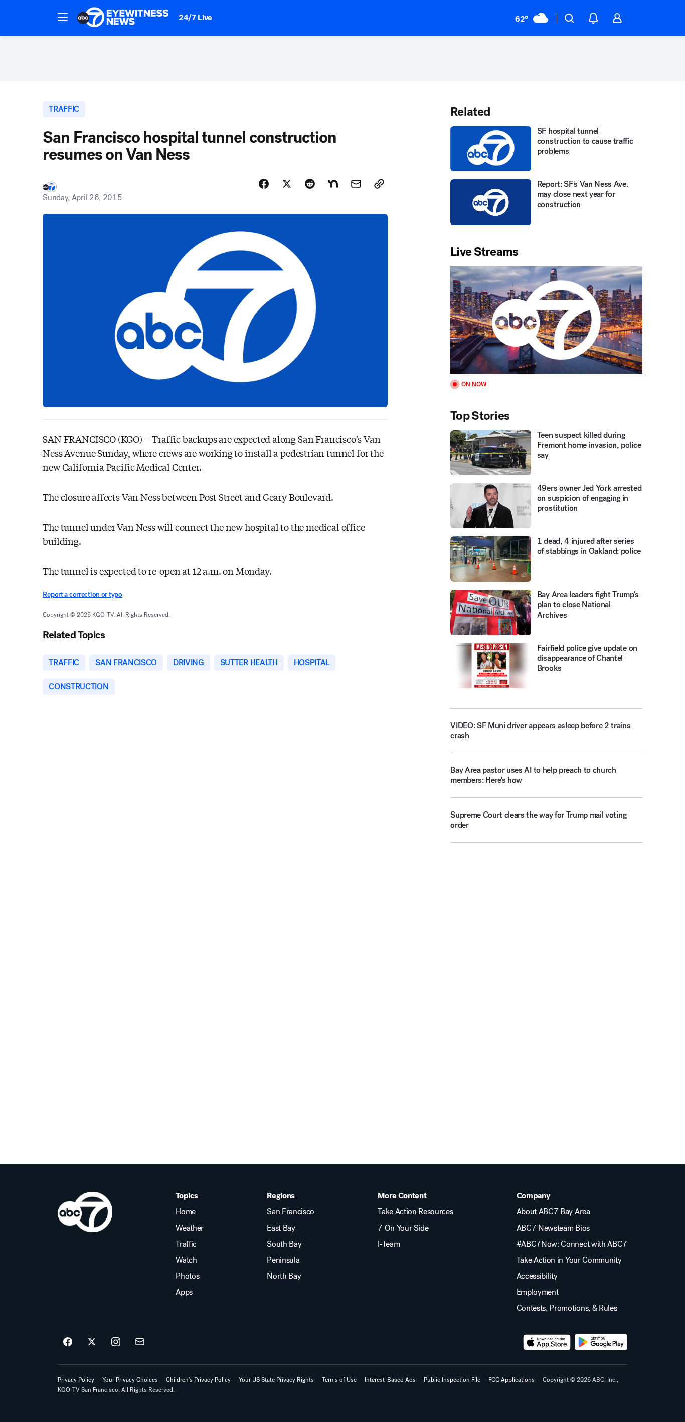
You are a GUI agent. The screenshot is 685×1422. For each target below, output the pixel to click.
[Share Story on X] (286, 183)
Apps (184, 1292)
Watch (186, 1260)
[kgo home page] (85, 1212)
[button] (62, 17)
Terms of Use (339, 1380)
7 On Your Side (403, 1228)
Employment (538, 1292)
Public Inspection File (452, 1380)
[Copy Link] (379, 183)
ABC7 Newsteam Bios (553, 1228)
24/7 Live (195, 17)
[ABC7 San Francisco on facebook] (68, 1342)
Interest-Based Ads (390, 1380)
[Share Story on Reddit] (309, 183)
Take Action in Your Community (569, 1260)
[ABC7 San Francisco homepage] (122, 18)
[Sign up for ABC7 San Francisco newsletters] (140, 1342)
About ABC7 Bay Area (553, 1212)
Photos (187, 1276)
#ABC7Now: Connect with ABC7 (572, 1244)
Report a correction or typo (82, 594)
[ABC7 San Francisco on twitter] (92, 1342)
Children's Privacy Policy (198, 1380)
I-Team (389, 1244)
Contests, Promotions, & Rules (567, 1308)
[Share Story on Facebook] (263, 183)
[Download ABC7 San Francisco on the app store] (547, 1342)
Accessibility (537, 1276)
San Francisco (290, 1212)
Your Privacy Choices (130, 1380)
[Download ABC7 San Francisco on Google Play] (601, 1342)
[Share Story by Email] (356, 183)
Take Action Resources (415, 1212)
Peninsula (283, 1260)
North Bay (284, 1276)
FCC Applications (511, 1380)
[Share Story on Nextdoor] (332, 183)
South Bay (284, 1244)
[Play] (546, 320)
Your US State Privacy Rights (276, 1380)
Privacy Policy (76, 1380)
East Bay (281, 1228)
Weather (190, 1228)
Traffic (186, 1244)
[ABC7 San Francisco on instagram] (116, 1342)
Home (186, 1212)
